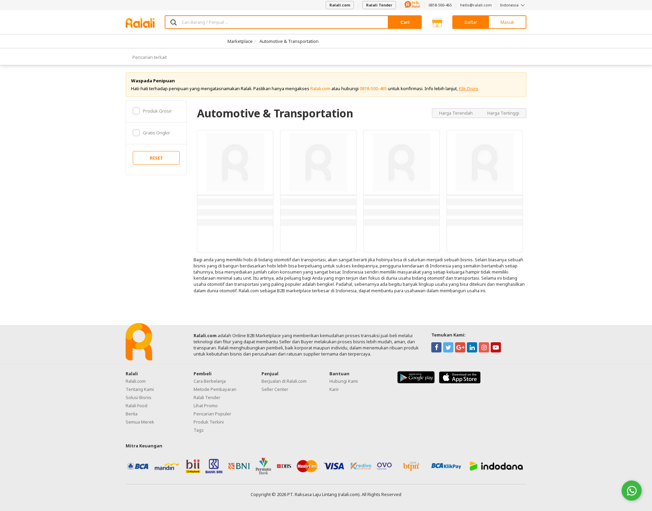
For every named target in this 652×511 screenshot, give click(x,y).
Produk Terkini (209, 422)
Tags (199, 430)
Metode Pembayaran (215, 389)
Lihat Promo (206, 405)
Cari (405, 22)
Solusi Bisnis (138, 397)
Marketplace (240, 41)
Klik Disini (468, 88)
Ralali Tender (379, 4)
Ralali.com (339, 4)
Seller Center (274, 389)
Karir (334, 389)
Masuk (507, 22)
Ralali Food (136, 405)
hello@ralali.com (476, 4)
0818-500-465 (440, 4)
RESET (156, 158)
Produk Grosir (157, 111)
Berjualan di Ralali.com (284, 381)
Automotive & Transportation (289, 41)
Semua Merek (140, 422)
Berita (132, 414)
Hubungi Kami (343, 381)
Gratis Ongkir (156, 133)
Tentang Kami (140, 389)
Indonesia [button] (510, 4)
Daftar (471, 22)
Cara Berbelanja (210, 381)
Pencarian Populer (212, 414)
